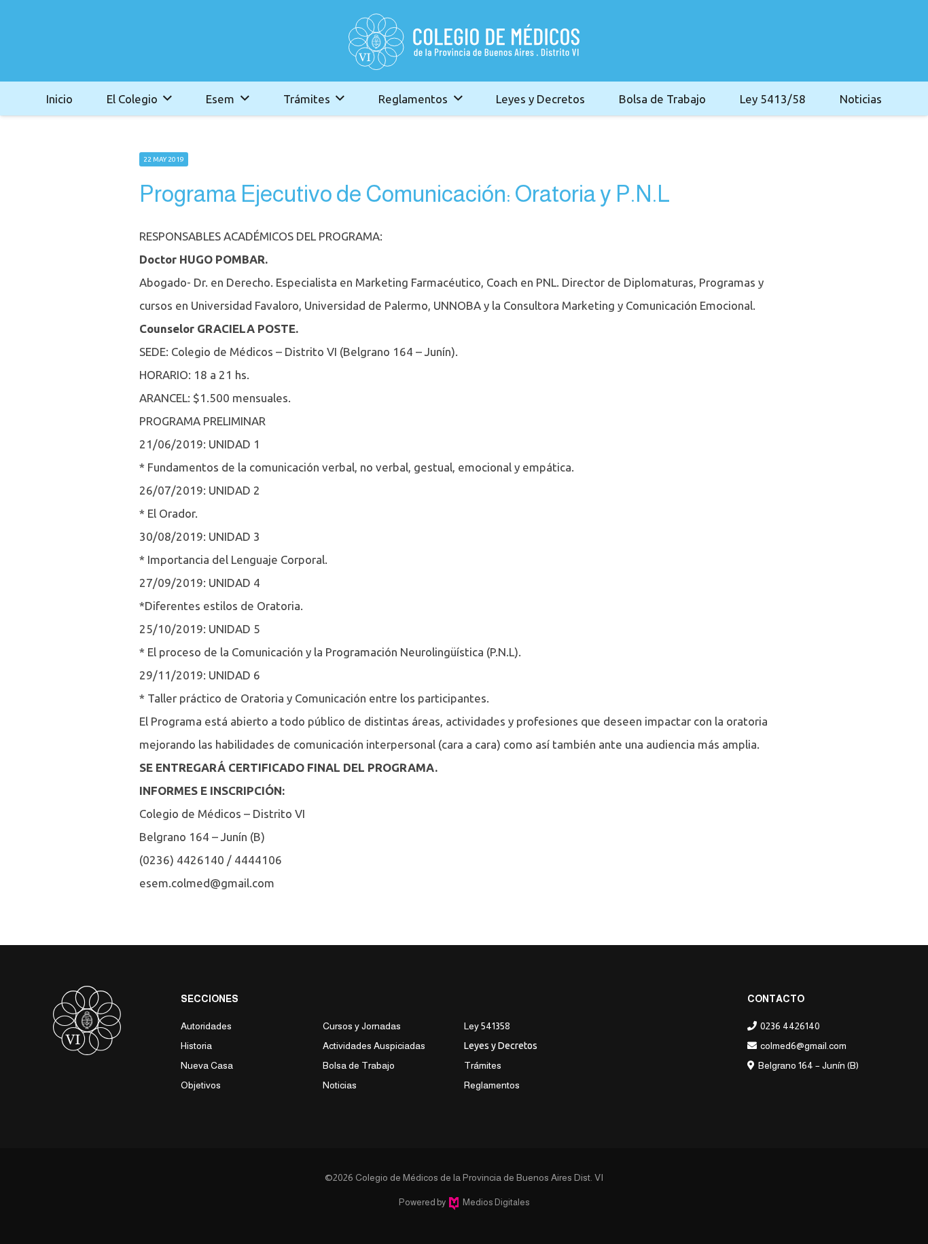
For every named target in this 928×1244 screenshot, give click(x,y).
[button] (167, 98)
